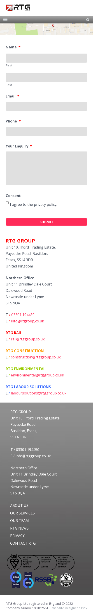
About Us (19, 505)
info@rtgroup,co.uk (27, 321)
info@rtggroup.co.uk (33, 455)
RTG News (19, 528)
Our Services (22, 513)
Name (13, 47)
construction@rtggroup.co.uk (36, 357)
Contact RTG (23, 543)
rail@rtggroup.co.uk (28, 339)
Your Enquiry (19, 146)
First (9, 65)
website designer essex (69, 608)
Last (9, 85)
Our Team (19, 520)
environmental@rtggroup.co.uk (37, 375)
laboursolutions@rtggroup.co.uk (38, 393)
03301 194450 (23, 314)
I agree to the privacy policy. (33, 204)
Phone (13, 121)
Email (12, 96)
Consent (13, 195)
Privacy (17, 535)
